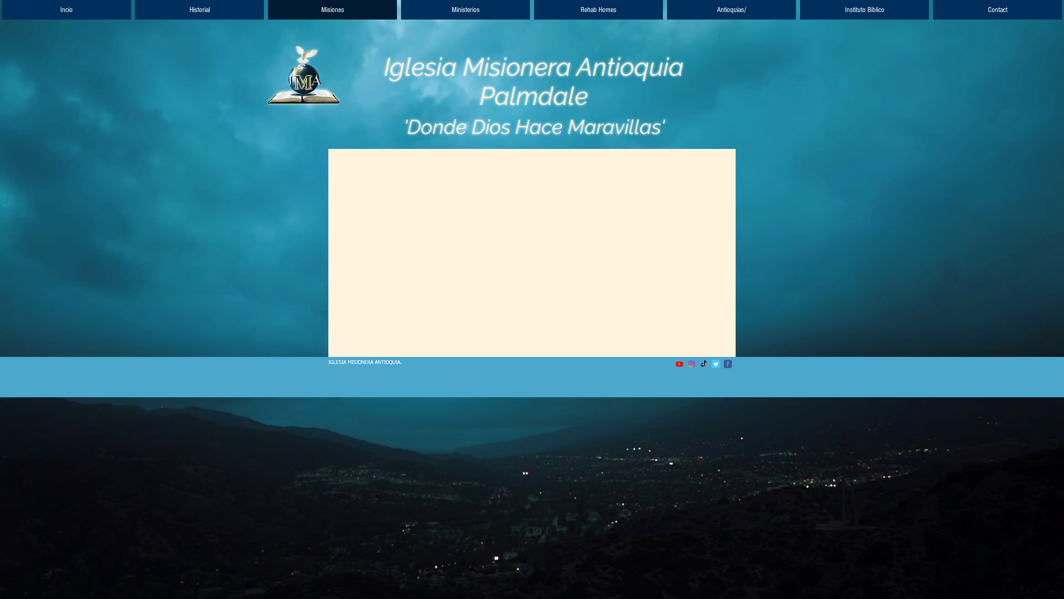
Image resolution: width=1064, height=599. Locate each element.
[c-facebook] (728, 364)
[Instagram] (691, 364)
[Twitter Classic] (716, 364)
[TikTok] (703, 364)
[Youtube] (679, 364)
